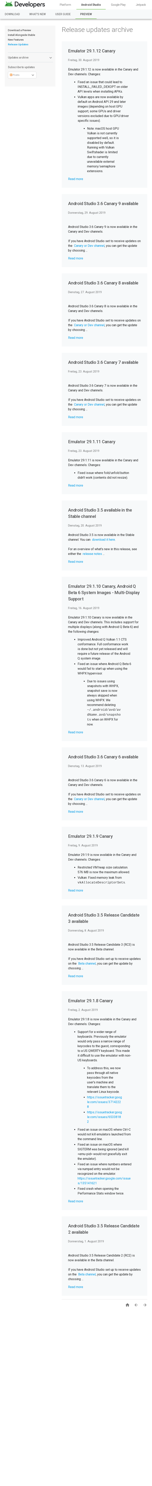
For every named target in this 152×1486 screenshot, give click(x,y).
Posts (15, 74)
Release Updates (18, 44)
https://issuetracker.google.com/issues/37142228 (104, 1102)
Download (12, 14)
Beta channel (87, 963)
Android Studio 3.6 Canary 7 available (103, 362)
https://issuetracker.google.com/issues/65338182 (104, 1117)
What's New (37, 14)
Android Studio (91, 4)
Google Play (118, 4)
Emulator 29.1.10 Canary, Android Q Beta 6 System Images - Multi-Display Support (104, 592)
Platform (65, 4)
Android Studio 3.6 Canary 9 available (103, 203)
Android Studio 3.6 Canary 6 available (103, 756)
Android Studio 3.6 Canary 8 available (103, 282)
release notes (92, 554)
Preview (86, 14)
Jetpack (141, 4)
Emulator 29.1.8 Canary (90, 1000)
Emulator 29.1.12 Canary (91, 50)
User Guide (63, 14)
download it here (103, 539)
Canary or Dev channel (89, 246)
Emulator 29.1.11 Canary (91, 441)
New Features (16, 39)
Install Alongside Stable (21, 34)
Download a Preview (19, 30)
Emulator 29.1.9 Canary (90, 836)
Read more (75, 179)
